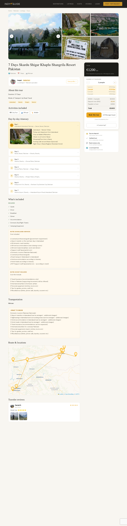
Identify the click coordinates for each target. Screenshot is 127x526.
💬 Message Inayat (109, 115)
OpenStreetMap (69, 394)
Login (97, 4)
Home (10, 11)
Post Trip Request (112, 4)
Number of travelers (93, 79)
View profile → (72, 81)
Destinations (58, 4)
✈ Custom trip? (101, 125)
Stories (89, 4)
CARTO (77, 394)
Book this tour (94, 115)
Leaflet (61, 394)
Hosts (79, 4)
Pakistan (16, 11)
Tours (28, 11)
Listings (70, 4)
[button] (16, 386)
